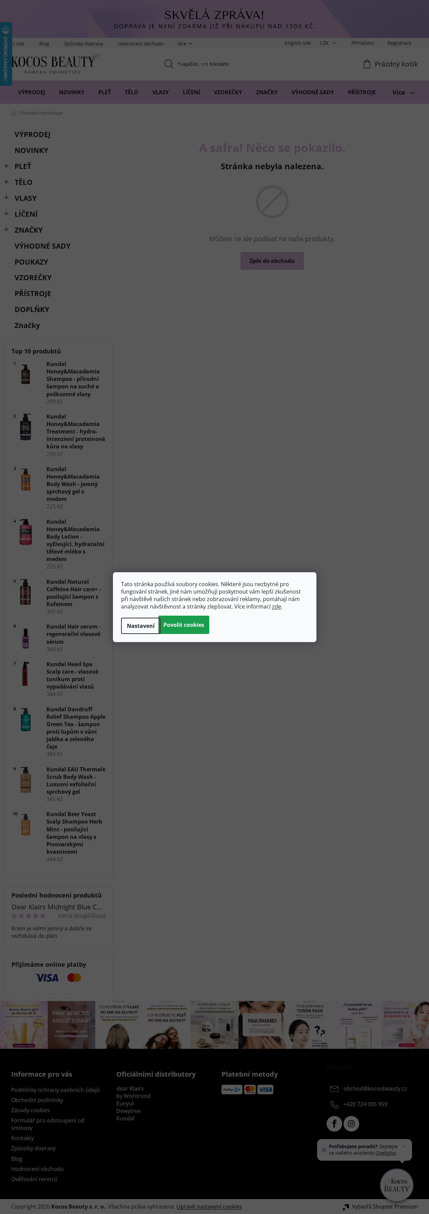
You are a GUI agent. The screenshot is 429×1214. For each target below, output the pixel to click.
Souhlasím (183, 625)
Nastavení (141, 626)
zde (276, 606)
